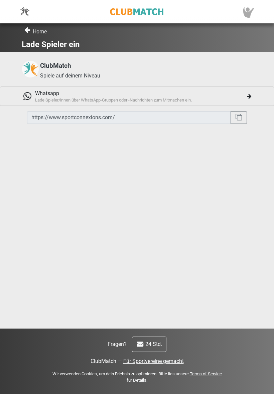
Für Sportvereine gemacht (153, 361)
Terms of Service (206, 373)
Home (40, 31)
